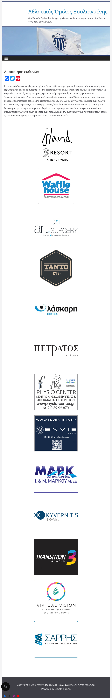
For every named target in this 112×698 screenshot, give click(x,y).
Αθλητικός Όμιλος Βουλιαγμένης (67, 11)
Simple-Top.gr (62, 689)
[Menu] (6, 58)
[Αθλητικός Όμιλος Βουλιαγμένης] (56, 28)
